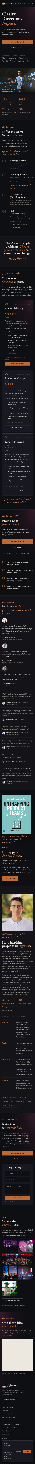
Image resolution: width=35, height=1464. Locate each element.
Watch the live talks (12, 1301)
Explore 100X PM (17, 541)
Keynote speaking (7, 1414)
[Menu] (32, 3)
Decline (18, 1451)
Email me (17, 1159)
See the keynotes (19, 1305)
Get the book (10, 878)
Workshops (5, 1410)
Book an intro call (22, 3)
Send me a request (20, 1202)
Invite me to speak (17, 48)
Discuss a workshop (17, 427)
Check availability (17, 491)
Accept (27, 1451)
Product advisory (7, 1407)
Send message (17, 1198)
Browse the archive (19, 1373)
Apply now (17, 547)
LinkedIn (4, 1438)
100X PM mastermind (8, 1417)
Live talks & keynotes (8, 1428)
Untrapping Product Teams (10, 1424)
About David (6, 1431)
